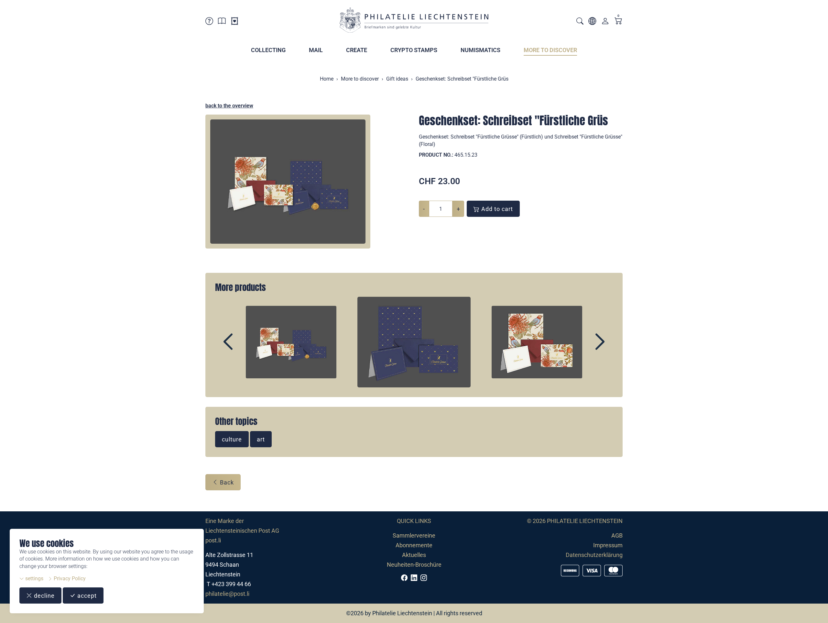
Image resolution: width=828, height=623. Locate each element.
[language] (592, 22)
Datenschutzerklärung (594, 554)
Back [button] (226, 482)
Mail (316, 50)
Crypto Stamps (413, 50)
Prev (243, 347)
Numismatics (480, 50)
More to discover (550, 50)
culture (232, 439)
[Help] (209, 22)
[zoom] (288, 181)
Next (585, 347)
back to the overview (229, 106)
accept (86, 595)
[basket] (618, 21)
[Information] (222, 22)
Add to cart (496, 209)
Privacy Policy (69, 578)
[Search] (579, 22)
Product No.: (436, 155)
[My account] (605, 22)
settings (33, 578)
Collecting (268, 50)
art (261, 439)
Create (356, 50)
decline (43, 595)
